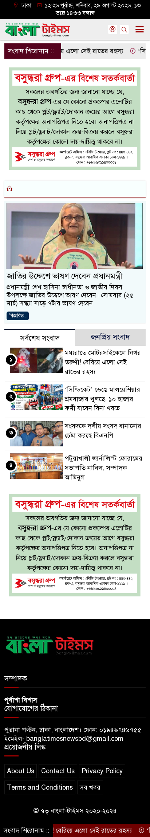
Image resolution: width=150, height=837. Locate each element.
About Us (20, 771)
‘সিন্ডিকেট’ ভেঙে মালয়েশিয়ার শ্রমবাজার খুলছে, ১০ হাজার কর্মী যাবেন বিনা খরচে (102, 399)
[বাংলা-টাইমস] (49, 644)
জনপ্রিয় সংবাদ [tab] (110, 337)
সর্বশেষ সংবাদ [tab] (39, 338)
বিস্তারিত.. (17, 316)
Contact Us (58, 771)
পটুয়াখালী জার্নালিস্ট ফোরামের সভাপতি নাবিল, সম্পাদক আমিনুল (103, 467)
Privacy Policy (102, 771)
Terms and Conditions (40, 787)
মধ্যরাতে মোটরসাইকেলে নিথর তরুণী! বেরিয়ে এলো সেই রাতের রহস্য (103, 362)
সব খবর (90, 787)
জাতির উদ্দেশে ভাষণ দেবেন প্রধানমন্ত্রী (64, 276)
